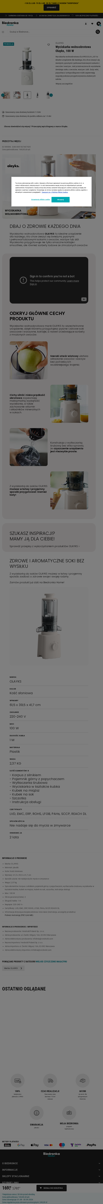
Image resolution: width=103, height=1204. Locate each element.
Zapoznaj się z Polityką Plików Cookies (55, 192)
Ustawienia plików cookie (40, 199)
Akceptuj (60, 199)
